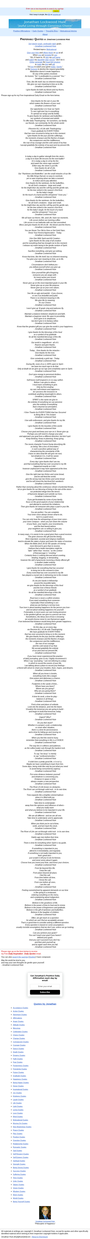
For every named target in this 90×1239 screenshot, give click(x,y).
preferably (47, 44)
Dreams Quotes (19, 1055)
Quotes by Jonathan (45, 1004)
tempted (48, 55)
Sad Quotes (17, 1151)
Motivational (51, 49)
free (46, 64)
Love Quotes (18, 1113)
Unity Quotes (18, 1181)
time (37, 53)
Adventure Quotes (20, 1015)
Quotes (32, 957)
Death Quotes (18, 1052)
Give (29, 53)
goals (40, 44)
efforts (45, 53)
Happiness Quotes (20, 1079)
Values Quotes (18, 1185)
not (57, 53)
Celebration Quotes (20, 1032)
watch (31, 60)
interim (34, 44)
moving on (57, 14)
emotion (57, 62)
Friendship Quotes (20, 1069)
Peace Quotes (18, 1130)
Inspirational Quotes (20, 1089)
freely (51, 53)
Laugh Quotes (18, 1100)
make (39, 64)
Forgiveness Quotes (20, 1066)
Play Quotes (17, 1134)
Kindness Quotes (19, 1096)
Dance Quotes (18, 1049)
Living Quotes (18, 1110)
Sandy (59, 67)
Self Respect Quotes (21, 1154)
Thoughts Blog (52, 31)
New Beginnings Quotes (22, 1127)
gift (53, 64)
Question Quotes (19, 1140)
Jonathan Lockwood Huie (45, 46)
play (47, 60)
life (49, 14)
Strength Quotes (19, 1164)
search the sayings (20, 957)
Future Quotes (18, 1072)
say (55, 55)
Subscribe (45, 992)
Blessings (16, 1028)
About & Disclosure (40, 1237)
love (32, 67)
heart (48, 62)
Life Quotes (17, 1103)
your (33, 53)
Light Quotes (18, 1106)
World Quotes (18, 1198)
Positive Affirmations (21, 31)
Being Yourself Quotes (21, 1202)
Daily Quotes (37, 31)
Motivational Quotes (20, 1120)
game (58, 57)
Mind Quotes (18, 1117)
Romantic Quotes (19, 1147)
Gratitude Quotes (19, 1076)
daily (54, 44)
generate (38, 62)
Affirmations (17, 1018)
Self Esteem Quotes (20, 1157)
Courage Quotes (19, 1045)
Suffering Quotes (19, 1174)
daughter (41, 60)
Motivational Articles (68, 31)
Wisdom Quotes (19, 1191)
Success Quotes (19, 1171)
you (39, 55)
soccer (52, 60)
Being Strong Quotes (21, 1168)
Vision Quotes (18, 1188)
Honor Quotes (18, 1086)
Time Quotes (18, 1178)
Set (29, 44)
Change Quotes (19, 1038)
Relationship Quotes (20, 1144)
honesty (34, 69)
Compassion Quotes (21, 1042)
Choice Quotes (18, 1035)
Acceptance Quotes (20, 1008)
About (45, 34)
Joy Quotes (17, 1093)
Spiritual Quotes (19, 1161)
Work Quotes (18, 1195)
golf (53, 57)
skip (47, 57)
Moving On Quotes (20, 1123)
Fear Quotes (17, 1062)
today (53, 67)
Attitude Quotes (19, 1025)
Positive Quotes (19, 1137)
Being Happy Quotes (21, 1083)
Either (32, 62)
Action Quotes (18, 1011)
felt (52, 62)
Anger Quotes (18, 1021)
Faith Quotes (18, 1059)
